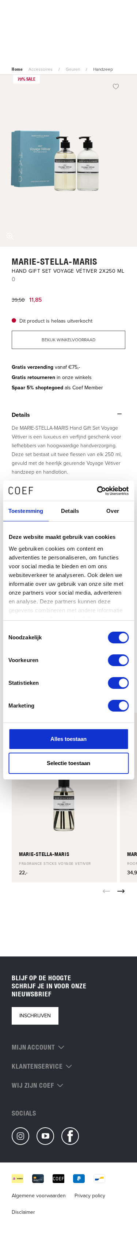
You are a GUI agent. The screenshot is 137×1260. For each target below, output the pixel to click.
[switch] (118, 660)
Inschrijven (35, 1016)
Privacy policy (90, 1196)
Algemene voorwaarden (39, 1196)
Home (17, 69)
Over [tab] (112, 511)
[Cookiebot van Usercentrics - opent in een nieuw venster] (97, 491)
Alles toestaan (68, 739)
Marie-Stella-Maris (55, 261)
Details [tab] (70, 511)
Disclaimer (23, 1212)
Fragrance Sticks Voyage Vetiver (55, 863)
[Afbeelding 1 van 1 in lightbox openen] (68, 161)
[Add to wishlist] (115, 86)
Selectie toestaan (68, 763)
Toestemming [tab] (25, 511)
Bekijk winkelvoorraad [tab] (68, 340)
